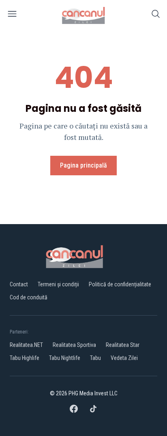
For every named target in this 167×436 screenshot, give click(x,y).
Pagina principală (83, 165)
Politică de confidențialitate (120, 284)
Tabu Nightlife (64, 358)
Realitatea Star (122, 345)
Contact (19, 284)
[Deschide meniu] (12, 15)
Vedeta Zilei (124, 358)
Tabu (95, 358)
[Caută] (156, 15)
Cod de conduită (28, 297)
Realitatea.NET (26, 345)
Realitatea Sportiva (74, 345)
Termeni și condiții (58, 284)
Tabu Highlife (24, 358)
